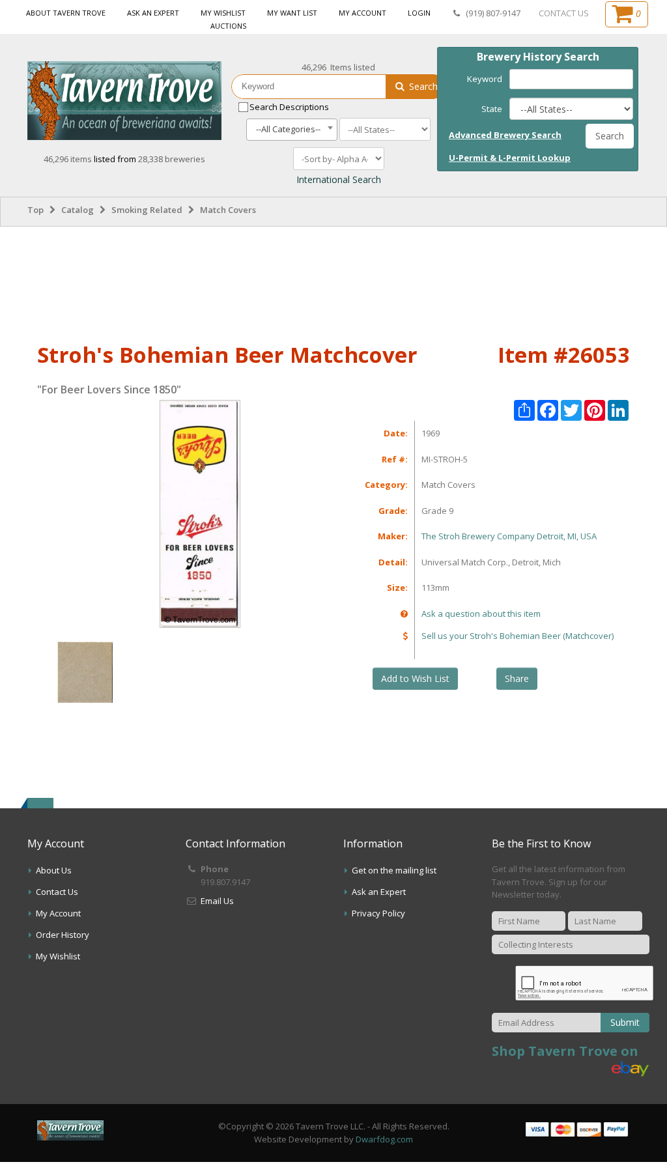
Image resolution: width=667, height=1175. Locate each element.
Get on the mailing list (394, 870)
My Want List (292, 13)
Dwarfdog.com (384, 1139)
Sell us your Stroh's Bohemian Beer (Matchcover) (517, 636)
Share (517, 678)
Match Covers (228, 210)
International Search (338, 179)
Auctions (228, 26)
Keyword (484, 79)
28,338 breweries (171, 159)
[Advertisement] (333, 282)
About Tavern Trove (66, 13)
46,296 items (69, 159)
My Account (362, 13)
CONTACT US (564, 13)
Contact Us (57, 892)
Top (35, 210)
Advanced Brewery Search (505, 135)
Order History (62, 935)
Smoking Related (146, 210)
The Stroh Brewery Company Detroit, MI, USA (509, 536)
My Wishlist (223, 13)
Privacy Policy (378, 913)
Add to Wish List (415, 678)
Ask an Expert (153, 13)
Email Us (217, 901)
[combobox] (291, 130)
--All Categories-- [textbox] (288, 129)
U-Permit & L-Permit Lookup (510, 157)
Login (419, 13)
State (491, 109)
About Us (54, 870)
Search (422, 86)
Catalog (77, 210)
